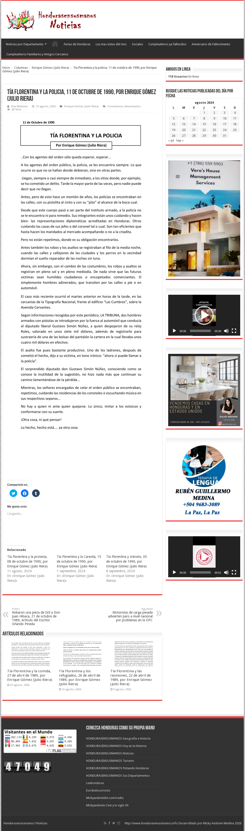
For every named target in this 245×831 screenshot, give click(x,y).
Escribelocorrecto (98, 790)
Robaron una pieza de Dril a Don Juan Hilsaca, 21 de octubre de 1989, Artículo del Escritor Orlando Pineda (36, 616)
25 (234, 130)
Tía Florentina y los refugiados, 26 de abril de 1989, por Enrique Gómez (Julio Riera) (79, 677)
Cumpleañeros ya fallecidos (167, 44)
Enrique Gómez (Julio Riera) (50, 67)
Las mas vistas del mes (111, 44)
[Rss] (105, 823)
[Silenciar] (226, 330)
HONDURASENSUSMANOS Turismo (110, 761)
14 (193, 124)
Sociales (137, 44)
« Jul (171, 140)
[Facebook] (109, 823)
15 (204, 124)
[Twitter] (114, 823)
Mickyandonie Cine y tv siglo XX (107, 805)
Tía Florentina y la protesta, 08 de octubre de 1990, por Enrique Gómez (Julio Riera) (27, 561)
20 (183, 130)
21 (193, 130)
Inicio (6, 67)
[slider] (200, 331)
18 (234, 124)
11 (234, 118)
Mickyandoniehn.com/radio (105, 798)
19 (173, 130)
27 (183, 135)
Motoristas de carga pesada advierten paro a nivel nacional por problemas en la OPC (130, 614)
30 (214, 135)
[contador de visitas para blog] (27, 766)
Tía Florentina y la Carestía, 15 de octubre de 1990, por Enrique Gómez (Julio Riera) (79, 561)
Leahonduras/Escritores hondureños (55, 44)
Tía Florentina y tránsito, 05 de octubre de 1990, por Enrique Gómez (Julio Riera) (126, 561)
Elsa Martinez (19, 106)
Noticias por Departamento (25, 44)
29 (204, 135)
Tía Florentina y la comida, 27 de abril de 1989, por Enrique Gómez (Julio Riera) (29, 675)
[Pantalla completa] (234, 330)
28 (193, 135)
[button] (204, 315)
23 (214, 130)
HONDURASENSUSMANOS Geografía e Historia (118, 738)
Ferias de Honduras (77, 44)
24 (224, 130)
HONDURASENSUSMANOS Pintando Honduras (117, 768)
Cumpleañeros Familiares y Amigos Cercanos (37, 54)
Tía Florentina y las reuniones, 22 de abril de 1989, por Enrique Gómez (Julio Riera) (131, 677)
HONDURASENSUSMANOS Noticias (110, 753)
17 (224, 124)
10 (224, 118)
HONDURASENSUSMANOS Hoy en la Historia (116, 746)
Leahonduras (95, 783)
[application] (204, 315)
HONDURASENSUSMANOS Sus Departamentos (118, 775)
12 (173, 124)
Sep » (180, 140)
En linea (183, 76)
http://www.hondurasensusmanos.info (151, 823)
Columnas (21, 67)
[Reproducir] (174, 330)
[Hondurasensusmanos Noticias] (52, 18)
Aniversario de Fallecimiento (211, 44)
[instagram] (119, 823)
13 (183, 124)
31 (224, 135)
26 (173, 135)
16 (214, 124)
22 (204, 130)
